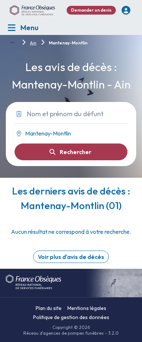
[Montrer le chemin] (12, 42)
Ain (33, 43)
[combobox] (68, 134)
